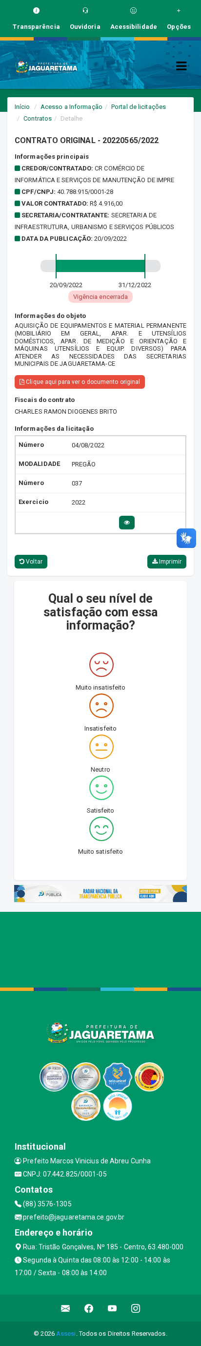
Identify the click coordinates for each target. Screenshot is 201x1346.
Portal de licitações (138, 106)
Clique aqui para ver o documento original (82, 382)
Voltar (33, 561)
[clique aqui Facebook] (89, 1308)
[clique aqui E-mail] (65, 1308)
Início (22, 106)
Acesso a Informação (71, 106)
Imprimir (169, 561)
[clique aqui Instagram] (135, 1308)
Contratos (37, 118)
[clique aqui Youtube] (112, 1308)
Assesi (66, 1333)
